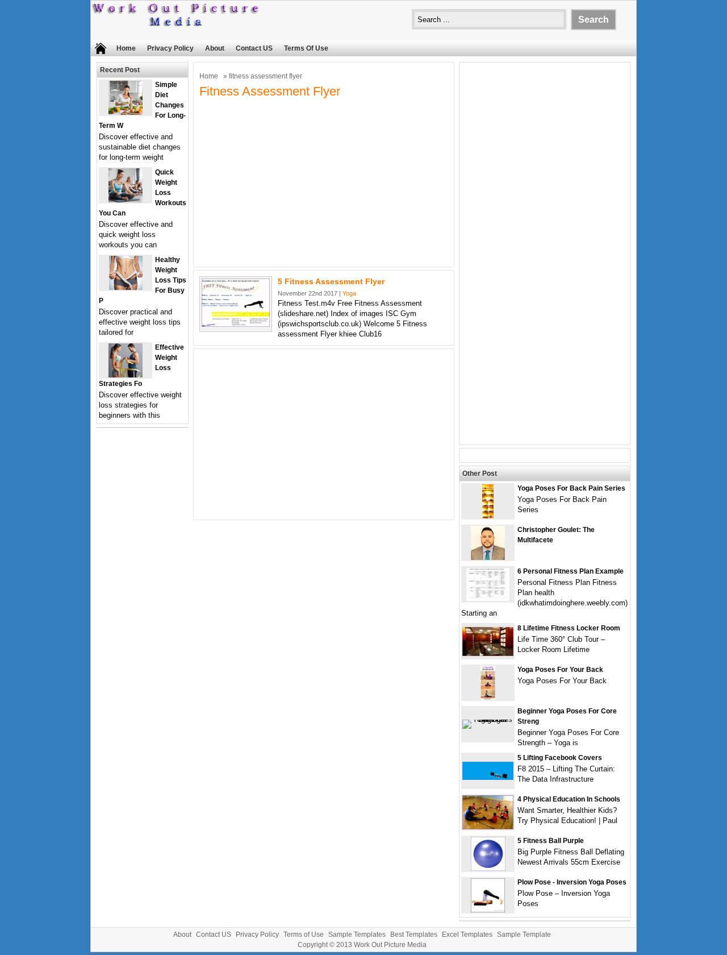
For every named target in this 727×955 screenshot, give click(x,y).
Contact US (254, 48)
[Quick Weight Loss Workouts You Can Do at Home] (125, 200)
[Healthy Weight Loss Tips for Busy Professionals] (126, 287)
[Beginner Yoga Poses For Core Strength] (487, 719)
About (214, 48)
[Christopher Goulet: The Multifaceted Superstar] (488, 557)
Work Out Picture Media (390, 945)
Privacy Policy (170, 48)
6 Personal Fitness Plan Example (570, 571)
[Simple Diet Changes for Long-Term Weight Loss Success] (125, 112)
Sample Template (524, 935)
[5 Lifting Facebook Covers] (487, 777)
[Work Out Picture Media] (176, 23)
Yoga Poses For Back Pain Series (571, 488)
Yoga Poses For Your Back (560, 670)
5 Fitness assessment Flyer (331, 281)
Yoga (349, 293)
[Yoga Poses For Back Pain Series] (488, 516)
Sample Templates (357, 935)
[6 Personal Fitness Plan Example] (488, 599)
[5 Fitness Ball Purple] (488, 868)
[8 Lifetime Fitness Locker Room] (487, 653)
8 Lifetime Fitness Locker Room (568, 628)
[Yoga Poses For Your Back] (488, 697)
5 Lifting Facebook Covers (559, 758)
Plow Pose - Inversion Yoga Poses (571, 882)
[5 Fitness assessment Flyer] (236, 324)
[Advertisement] (323, 181)
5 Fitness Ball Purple (550, 841)
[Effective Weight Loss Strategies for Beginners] (125, 375)
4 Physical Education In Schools (568, 799)
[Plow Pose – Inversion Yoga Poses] (488, 910)
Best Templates (413, 935)
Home (126, 48)
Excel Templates (467, 935)
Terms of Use (306, 48)
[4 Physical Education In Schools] (487, 827)
